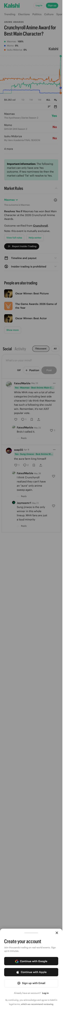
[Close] (56, 932)
